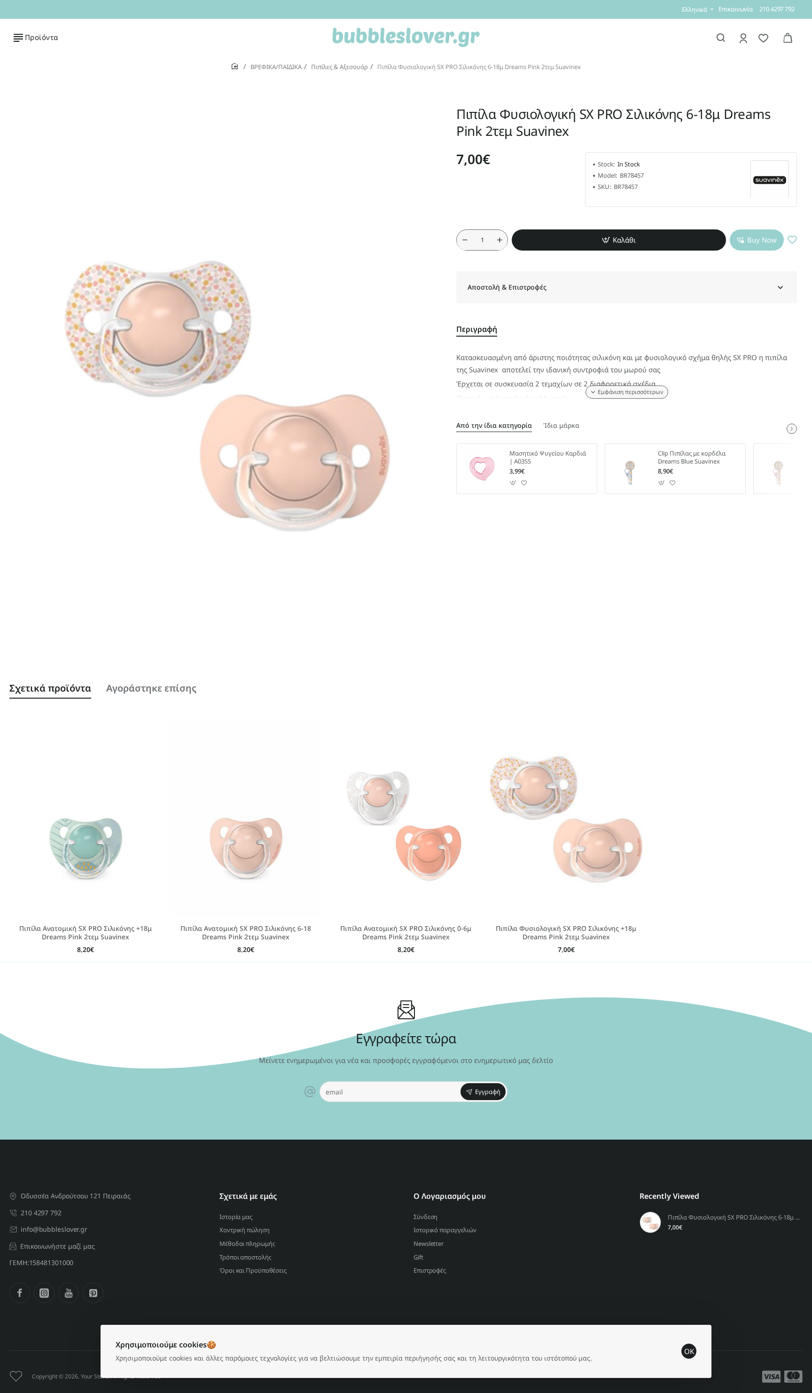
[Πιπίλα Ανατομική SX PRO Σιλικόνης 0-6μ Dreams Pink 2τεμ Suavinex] (406, 819)
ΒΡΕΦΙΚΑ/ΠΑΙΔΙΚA (276, 67)
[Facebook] (19, 1293)
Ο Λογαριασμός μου (450, 1196)
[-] (465, 240)
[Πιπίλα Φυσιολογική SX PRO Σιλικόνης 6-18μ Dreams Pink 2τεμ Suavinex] (650, 1222)
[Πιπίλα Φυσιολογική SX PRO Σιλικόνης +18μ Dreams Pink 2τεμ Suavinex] (566, 819)
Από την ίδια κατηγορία (494, 425)
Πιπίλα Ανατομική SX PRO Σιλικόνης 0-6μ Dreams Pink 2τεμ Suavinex (405, 932)
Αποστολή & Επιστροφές (507, 287)
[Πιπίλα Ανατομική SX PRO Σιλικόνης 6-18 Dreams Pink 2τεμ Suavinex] (246, 819)
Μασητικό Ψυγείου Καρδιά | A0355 (547, 457)
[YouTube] (68, 1293)
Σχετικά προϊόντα (50, 688)
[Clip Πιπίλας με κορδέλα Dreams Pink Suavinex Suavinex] (778, 469)
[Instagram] (44, 1293)
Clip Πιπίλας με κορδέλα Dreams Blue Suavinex (692, 457)
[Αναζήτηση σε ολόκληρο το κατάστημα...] (720, 37)
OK (689, 1351)
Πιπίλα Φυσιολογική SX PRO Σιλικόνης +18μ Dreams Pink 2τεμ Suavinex (566, 932)
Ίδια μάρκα (561, 425)
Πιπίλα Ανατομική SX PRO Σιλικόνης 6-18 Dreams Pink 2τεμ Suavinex (245, 932)
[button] (619, 240)
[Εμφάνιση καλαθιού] (787, 37)
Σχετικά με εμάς (248, 1196)
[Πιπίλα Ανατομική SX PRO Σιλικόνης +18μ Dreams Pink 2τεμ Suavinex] (85, 819)
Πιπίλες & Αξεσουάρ (339, 67)
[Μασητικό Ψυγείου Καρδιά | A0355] (482, 469)
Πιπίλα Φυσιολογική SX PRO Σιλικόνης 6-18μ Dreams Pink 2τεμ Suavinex (734, 1217)
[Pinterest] (93, 1293)
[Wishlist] (764, 38)
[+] (500, 240)
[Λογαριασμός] (744, 38)
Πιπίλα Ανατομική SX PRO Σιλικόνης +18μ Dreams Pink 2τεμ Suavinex (85, 932)
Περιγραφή (476, 329)
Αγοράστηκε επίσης (151, 688)
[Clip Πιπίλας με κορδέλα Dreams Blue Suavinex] (630, 469)
